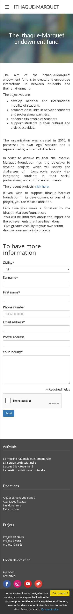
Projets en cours (13, 537)
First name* (11, 292)
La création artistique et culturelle (24, 470)
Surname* (10, 277)
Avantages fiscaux (14, 501)
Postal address (13, 337)
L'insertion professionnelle (19, 462)
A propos (8, 572)
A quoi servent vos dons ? (19, 497)
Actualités (9, 576)
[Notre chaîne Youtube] (29, 583)
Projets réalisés (12, 544)
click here (42, 186)
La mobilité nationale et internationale (27, 459)
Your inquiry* (13, 352)
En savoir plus (50, 609)
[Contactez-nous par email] (39, 583)
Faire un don (11, 509)
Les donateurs (12, 505)
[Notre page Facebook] (8, 583)
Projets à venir (12, 540)
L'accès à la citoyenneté (18, 466)
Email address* (14, 322)
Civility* (8, 262)
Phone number (14, 307)
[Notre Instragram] (18, 583)
